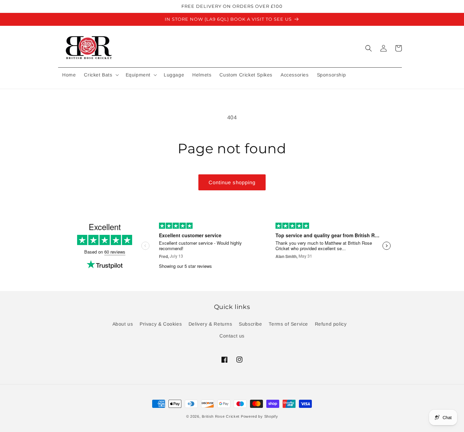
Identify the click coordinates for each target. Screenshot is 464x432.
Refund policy (331, 324)
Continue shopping (232, 182)
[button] (100, 75)
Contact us (232, 336)
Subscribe (250, 324)
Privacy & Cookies (161, 324)
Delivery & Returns (210, 324)
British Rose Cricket (220, 416)
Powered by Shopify (259, 416)
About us (122, 324)
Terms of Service (288, 324)
